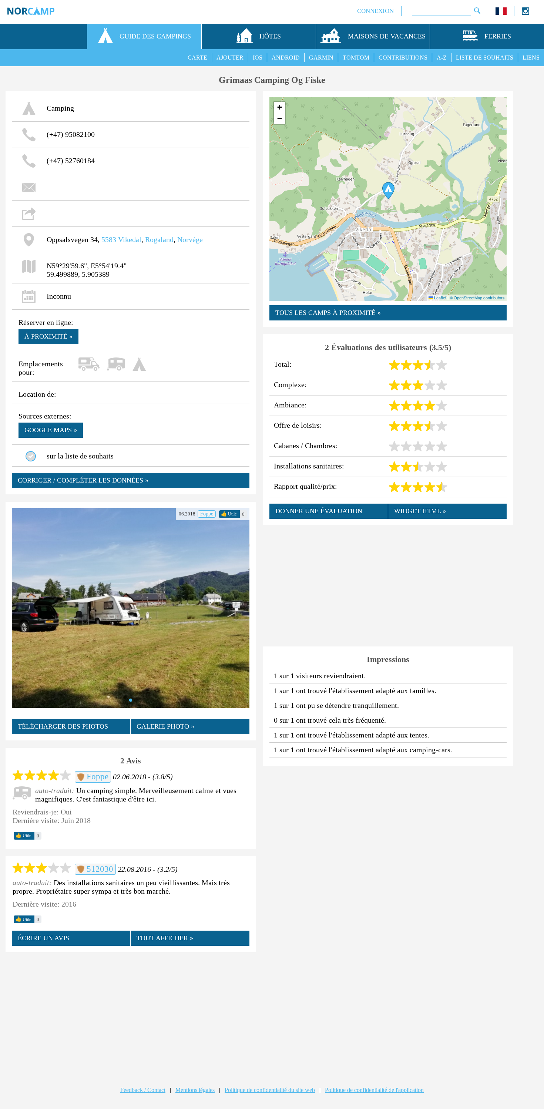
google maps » (50, 430)
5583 (108, 239)
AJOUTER (230, 57)
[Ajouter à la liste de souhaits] (31, 456)
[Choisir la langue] (501, 13)
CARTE (197, 57)
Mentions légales (195, 1090)
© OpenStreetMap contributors (477, 297)
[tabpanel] (131, 608)
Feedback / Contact (142, 1090)
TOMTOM (356, 57)
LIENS (531, 57)
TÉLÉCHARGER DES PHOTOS (63, 726)
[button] (388, 190)
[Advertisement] (131, 1012)
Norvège (190, 239)
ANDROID (286, 57)
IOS (257, 57)
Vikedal (129, 239)
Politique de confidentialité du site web (270, 1090)
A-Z (442, 57)
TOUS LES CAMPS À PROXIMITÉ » (328, 312)
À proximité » (48, 336)
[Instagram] (525, 13)
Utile (228, 514)
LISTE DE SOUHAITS (484, 57)
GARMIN (321, 57)
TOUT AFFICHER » (165, 938)
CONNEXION (375, 10)
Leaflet (439, 297)
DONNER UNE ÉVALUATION (318, 511)
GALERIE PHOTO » (165, 726)
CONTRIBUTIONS (403, 57)
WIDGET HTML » (420, 511)
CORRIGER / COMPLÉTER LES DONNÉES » (83, 480)
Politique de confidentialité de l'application (374, 1090)
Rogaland (159, 239)
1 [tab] (130, 700)
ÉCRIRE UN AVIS (43, 938)
